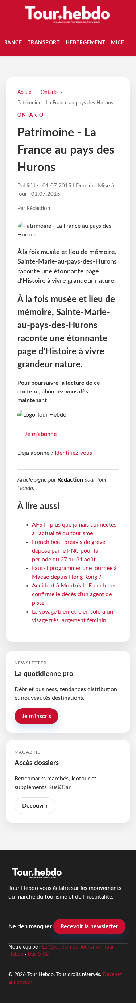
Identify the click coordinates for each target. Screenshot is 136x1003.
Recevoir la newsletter (89, 926)
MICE (117, 42)
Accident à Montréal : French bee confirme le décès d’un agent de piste (74, 594)
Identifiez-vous (73, 453)
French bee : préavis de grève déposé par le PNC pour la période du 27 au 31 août (68, 550)
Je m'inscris (36, 716)
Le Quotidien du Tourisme (71, 947)
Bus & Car (39, 954)
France (11, 42)
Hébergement (85, 42)
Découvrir (35, 806)
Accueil (25, 92)
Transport (43, 42)
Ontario (49, 92)
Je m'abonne (41, 434)
